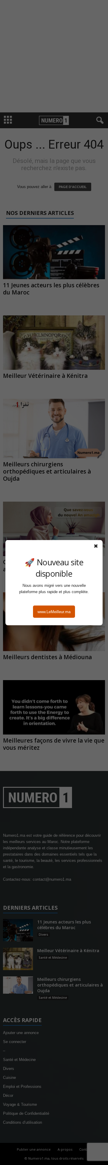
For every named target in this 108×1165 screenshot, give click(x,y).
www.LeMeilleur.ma (54, 611)
